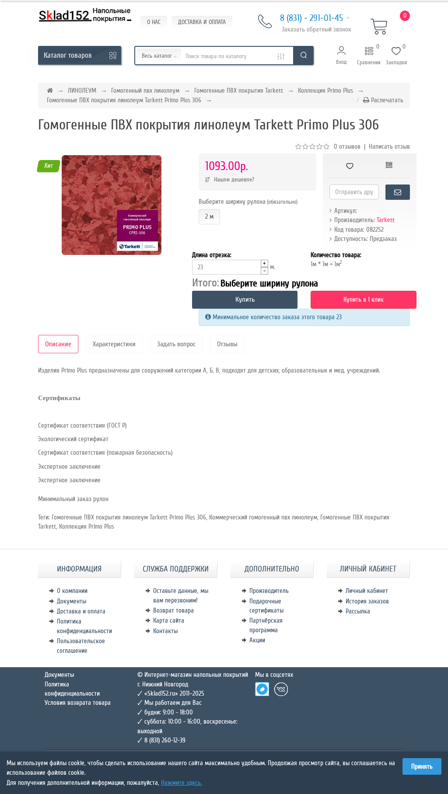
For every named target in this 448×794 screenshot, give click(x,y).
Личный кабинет (367, 591)
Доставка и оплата (81, 611)
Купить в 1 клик (363, 299)
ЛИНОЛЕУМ (82, 90)
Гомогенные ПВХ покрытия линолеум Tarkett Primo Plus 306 (124, 100)
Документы (71, 601)
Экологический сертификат (73, 439)
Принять (422, 766)
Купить (245, 299)
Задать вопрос (176, 344)
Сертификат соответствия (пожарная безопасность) (105, 452)
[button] (341, 55)
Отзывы (227, 344)
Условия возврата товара (78, 703)
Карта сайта (168, 620)
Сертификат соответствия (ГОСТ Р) (82, 425)
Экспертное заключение (69, 466)
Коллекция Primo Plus (325, 90)
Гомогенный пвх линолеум (145, 90)
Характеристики (114, 344)
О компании (72, 591)
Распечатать (386, 100)
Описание (58, 344)
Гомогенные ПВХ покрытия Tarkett (238, 90)
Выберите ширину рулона (248, 201)
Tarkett (386, 220)
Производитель (269, 591)
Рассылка (358, 611)
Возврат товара (173, 610)
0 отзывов (347, 146)
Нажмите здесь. (181, 783)
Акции (257, 640)
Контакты (165, 631)
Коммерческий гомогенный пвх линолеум (263, 517)
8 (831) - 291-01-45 (311, 18)
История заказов (367, 601)
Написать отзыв (389, 146)
